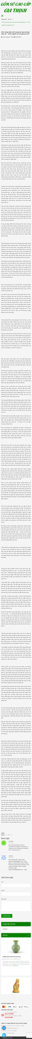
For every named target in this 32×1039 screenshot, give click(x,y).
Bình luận (4, 899)
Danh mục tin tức (9, 924)
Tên (2, 882)
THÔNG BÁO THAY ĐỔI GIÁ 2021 (11, 956)
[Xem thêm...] (15, 965)
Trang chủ (3, 19)
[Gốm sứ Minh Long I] (16, 7)
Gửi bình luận (6, 916)
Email (3, 890)
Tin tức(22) (5, 929)
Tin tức (9, 19)
